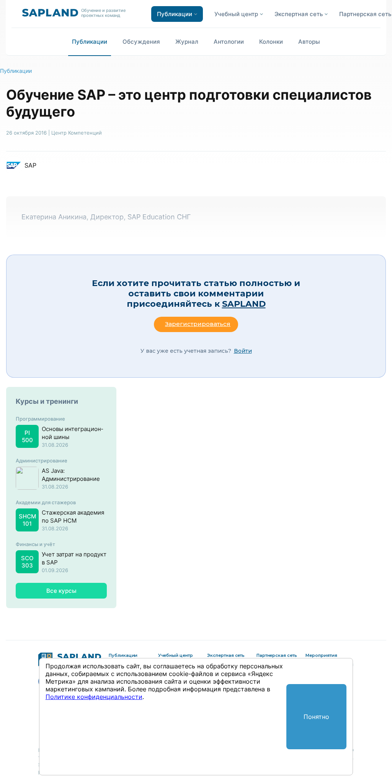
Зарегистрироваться (197, 323)
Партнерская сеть (365, 14)
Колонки (271, 41)
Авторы (309, 41)
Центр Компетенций (76, 133)
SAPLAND (244, 304)
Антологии (229, 41)
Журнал (186, 41)
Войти (243, 350)
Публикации (89, 41)
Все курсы (61, 590)
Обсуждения (141, 41)
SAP (30, 165)
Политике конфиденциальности (94, 697)
